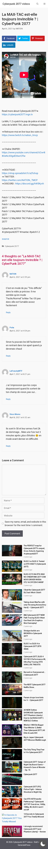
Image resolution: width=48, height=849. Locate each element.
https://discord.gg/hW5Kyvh (29, 183)
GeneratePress (24, 845)
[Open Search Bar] (37, 4)
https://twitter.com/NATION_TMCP (20, 180)
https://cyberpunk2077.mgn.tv (17, 114)
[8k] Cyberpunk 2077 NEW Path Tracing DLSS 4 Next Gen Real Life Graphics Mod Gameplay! (34, 619)
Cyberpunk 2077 (12, 246)
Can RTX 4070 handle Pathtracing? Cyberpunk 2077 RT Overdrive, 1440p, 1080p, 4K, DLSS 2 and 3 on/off (34, 804)
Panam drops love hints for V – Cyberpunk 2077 (34, 698)
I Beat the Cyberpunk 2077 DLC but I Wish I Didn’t (34, 591)
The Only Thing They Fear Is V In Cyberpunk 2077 (34, 751)
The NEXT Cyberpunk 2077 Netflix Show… (34, 686)
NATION (13, 274)
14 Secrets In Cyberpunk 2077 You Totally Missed (34, 815)
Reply (8, 312)
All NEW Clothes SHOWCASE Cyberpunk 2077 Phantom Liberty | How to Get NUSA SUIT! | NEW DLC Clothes (33, 715)
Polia (12, 328)
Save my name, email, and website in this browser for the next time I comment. (25, 523)
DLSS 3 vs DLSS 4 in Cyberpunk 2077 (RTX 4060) (32, 646)
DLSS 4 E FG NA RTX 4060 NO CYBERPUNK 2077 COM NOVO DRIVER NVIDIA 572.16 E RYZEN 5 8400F (35, 578)
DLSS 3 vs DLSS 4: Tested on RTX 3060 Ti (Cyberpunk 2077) (35, 564)
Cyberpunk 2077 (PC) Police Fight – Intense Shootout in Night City (33, 789)
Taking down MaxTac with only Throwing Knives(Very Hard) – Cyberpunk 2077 (35, 605)
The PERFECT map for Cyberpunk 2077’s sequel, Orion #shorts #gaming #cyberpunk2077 (34, 550)
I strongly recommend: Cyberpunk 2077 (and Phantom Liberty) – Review (35, 829)
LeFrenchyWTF (16, 371)
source (5, 239)
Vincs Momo (15, 414)
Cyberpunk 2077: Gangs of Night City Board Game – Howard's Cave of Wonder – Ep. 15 (35, 766)
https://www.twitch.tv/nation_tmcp (20, 135)
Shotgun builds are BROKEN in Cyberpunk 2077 (33, 633)
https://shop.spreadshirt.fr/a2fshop (20, 173)
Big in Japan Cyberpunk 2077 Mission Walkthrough (35, 738)
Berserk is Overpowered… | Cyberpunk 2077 (34, 673)
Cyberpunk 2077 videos (16, 3)
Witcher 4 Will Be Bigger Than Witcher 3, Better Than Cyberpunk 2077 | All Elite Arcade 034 (34, 729)
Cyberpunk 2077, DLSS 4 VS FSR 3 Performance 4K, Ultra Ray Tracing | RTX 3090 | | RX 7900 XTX (35, 661)
